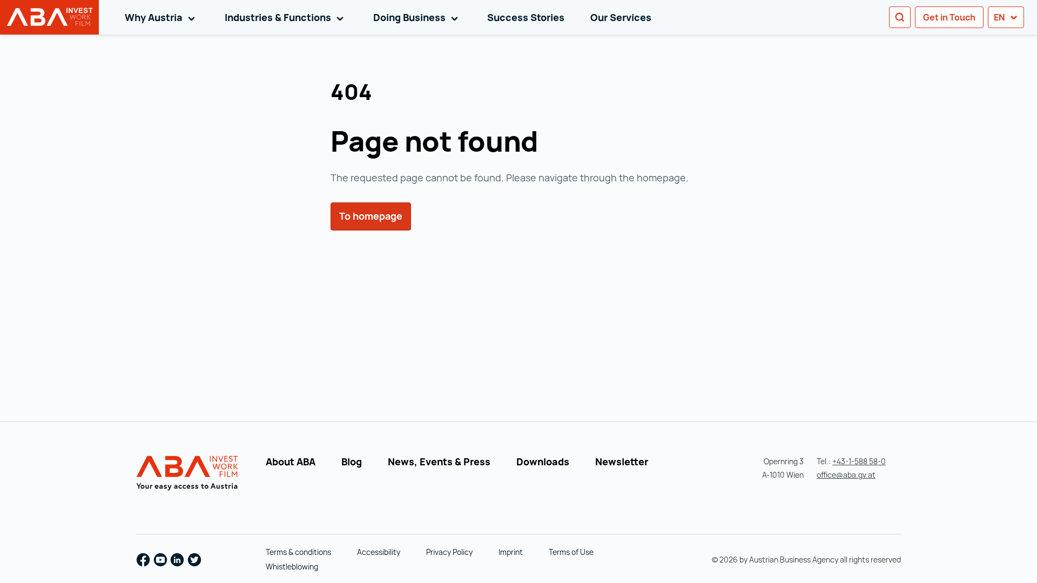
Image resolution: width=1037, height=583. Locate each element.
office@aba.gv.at (846, 475)
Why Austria (162, 17)
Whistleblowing (292, 566)
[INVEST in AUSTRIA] (188, 473)
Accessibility (378, 552)
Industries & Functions (286, 17)
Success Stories (525, 17)
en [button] (1000, 17)
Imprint (511, 552)
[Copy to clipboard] (385, 93)
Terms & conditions (298, 552)
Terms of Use (571, 552)
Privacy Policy (449, 552)
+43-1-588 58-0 (859, 461)
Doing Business (417, 17)
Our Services (620, 17)
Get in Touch (949, 17)
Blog (351, 461)
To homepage (370, 215)
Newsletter (621, 461)
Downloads (542, 461)
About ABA (290, 461)
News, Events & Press (439, 461)
